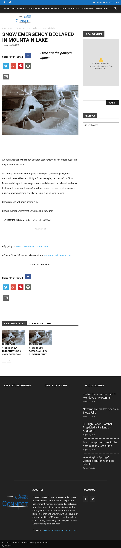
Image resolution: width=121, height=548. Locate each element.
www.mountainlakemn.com (57, 255)
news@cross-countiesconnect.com (60, 530)
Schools (33, 8)
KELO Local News (94, 385)
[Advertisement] (82, 19)
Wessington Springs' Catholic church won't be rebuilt (98, 461)
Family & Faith (49, 8)
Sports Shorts (69, 8)
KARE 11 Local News (55, 385)
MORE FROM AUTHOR (40, 323)
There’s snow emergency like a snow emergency (11, 351)
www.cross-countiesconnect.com (32, 246)
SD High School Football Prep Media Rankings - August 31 (97, 427)
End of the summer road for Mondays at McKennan (100, 396)
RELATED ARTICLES (14, 323)
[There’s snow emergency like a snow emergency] (13, 337)
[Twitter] (9, 2)
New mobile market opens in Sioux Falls (101, 410)
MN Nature (87, 8)
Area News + (18, 8)
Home (6, 8)
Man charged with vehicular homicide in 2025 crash (100, 444)
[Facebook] (4, 2)
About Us (100, 8)
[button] (115, 8)
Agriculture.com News (18, 385)
